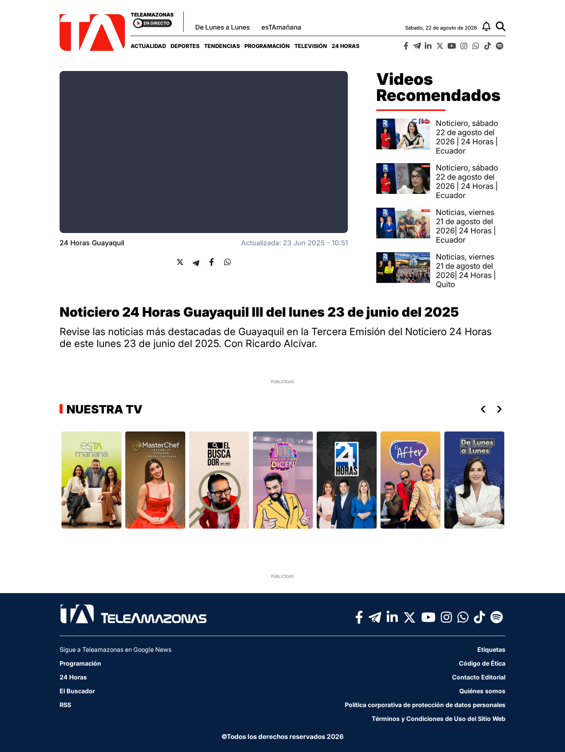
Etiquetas (491, 649)
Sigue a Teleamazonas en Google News (115, 649)
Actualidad (148, 46)
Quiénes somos (482, 691)
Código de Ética (482, 663)
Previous (481, 409)
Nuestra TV (103, 409)
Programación (267, 46)
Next (500, 409)
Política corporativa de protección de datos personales (425, 705)
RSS (65, 705)
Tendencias (222, 46)
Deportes (185, 46)
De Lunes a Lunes (222, 27)
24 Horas (345, 46)
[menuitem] (148, 46)
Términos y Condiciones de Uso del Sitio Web (438, 718)
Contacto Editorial (478, 677)
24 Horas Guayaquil (92, 243)
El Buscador (77, 691)
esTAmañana (281, 27)
